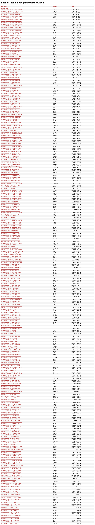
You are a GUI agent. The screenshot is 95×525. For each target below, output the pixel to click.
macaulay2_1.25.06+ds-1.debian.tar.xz (10, 375)
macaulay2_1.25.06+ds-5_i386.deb (10, 323)
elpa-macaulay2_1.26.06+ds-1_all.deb (10, 83)
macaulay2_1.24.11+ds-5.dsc (8, 425)
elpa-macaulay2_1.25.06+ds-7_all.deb (10, 296)
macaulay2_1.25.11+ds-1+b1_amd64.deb (11, 224)
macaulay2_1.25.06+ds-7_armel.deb (10, 286)
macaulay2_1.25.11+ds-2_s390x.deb (10, 209)
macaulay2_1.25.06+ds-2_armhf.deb (10, 362)
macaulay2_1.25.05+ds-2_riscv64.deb (10, 380)
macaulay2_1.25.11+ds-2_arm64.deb (10, 207)
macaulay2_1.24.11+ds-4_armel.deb (10, 431)
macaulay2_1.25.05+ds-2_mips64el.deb (11, 381)
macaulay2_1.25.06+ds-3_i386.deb (10, 341)
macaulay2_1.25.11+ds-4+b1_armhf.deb (11, 148)
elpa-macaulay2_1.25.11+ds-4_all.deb (10, 166)
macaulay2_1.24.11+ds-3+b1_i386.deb (11, 472)
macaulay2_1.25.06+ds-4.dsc (8, 333)
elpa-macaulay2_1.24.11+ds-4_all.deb (10, 439)
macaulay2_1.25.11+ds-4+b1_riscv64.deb (11, 140)
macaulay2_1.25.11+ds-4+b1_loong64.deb (11, 141)
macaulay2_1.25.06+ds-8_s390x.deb (10, 265)
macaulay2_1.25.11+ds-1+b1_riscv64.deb (11, 219)
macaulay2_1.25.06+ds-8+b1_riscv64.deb (11, 249)
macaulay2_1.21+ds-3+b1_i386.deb (10, 491)
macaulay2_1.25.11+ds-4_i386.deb (10, 156)
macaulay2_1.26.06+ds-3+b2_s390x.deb (11, 21)
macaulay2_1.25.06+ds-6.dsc (8, 309)
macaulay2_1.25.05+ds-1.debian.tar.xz (10, 401)
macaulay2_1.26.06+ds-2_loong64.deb (11, 54)
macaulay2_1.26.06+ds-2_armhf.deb (10, 59)
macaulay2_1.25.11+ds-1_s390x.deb (10, 233)
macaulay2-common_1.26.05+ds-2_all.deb (11, 106)
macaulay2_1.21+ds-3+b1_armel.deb (10, 489)
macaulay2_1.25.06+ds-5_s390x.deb (10, 322)
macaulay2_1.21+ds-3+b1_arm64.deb (10, 488)
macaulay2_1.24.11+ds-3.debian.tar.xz (10, 478)
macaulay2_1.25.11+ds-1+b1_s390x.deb (11, 228)
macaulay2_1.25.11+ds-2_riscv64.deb (10, 201)
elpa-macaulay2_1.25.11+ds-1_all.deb (10, 241)
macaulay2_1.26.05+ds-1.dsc (8, 129)
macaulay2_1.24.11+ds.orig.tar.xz (9, 481)
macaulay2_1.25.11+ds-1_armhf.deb (10, 238)
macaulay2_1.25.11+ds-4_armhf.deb (10, 161)
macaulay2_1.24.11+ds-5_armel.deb (10, 415)
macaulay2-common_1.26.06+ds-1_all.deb (11, 85)
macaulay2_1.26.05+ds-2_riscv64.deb (10, 91)
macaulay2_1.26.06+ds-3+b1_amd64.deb (11, 29)
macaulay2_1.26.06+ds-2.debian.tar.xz (10, 69)
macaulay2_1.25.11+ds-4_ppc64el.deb (11, 159)
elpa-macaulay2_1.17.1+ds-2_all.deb (10, 513)
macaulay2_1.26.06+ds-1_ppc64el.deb (11, 75)
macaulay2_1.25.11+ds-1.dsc (8, 246)
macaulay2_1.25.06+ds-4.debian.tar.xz (10, 331)
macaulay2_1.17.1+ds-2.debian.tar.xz (10, 520)
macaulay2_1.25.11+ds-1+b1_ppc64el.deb (11, 220)
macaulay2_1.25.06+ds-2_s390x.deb (10, 364)
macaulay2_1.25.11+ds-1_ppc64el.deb (11, 235)
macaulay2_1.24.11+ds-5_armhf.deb (10, 409)
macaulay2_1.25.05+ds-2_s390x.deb (10, 388)
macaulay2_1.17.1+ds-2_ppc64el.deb (10, 504)
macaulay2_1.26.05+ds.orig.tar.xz (9, 130)
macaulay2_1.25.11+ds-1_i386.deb (10, 232)
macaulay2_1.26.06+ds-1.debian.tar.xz (10, 87)
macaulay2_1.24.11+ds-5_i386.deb (10, 414)
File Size (55, 6)
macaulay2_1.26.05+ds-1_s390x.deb (10, 120)
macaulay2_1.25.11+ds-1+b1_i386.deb (11, 222)
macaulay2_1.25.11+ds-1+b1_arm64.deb (11, 227)
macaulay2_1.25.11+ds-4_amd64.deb (10, 164)
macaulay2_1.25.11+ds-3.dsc (8, 188)
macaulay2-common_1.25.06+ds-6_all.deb (11, 306)
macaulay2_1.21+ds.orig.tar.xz (8, 502)
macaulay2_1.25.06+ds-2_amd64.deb (10, 360)
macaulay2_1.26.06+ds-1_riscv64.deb (10, 62)
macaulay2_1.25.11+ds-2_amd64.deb (10, 211)
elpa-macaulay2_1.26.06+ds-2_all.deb (10, 66)
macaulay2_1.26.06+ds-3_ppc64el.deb (11, 40)
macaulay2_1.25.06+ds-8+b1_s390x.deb (11, 257)
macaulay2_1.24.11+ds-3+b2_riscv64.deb (11, 446)
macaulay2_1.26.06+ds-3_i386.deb (10, 38)
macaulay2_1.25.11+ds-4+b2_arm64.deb (11, 138)
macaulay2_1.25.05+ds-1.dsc (8, 399)
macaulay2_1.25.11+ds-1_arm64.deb (10, 240)
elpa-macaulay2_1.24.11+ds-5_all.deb (10, 420)
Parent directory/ (5, 8)
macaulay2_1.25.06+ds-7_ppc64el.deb (11, 290)
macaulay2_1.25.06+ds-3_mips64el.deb (11, 336)
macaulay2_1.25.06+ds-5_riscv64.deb (10, 310)
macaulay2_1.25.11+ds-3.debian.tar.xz (10, 186)
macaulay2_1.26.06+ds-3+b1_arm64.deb (11, 32)
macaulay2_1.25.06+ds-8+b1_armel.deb (11, 254)
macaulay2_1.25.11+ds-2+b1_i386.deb (11, 193)
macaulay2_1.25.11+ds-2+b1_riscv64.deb (11, 190)
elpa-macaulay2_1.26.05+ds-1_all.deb (10, 124)
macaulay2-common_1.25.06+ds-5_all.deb (11, 327)
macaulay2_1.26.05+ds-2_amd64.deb (10, 98)
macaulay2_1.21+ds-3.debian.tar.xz (10, 499)
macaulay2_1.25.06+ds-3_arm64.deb (10, 339)
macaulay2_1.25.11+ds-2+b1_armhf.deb (11, 196)
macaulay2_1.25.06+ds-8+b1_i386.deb (11, 256)
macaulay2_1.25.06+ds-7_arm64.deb (10, 288)
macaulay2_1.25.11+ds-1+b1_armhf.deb (11, 225)
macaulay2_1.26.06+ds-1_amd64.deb (10, 80)
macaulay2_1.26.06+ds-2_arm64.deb (10, 61)
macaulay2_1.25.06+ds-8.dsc (8, 283)
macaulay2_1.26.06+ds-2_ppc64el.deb (11, 56)
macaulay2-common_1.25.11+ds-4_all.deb (11, 167)
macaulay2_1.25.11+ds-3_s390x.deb (10, 182)
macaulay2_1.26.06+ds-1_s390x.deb (10, 82)
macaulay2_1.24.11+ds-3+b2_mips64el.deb (12, 449)
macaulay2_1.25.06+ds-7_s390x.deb (10, 293)
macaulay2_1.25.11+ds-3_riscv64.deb (10, 172)
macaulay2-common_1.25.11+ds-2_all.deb (11, 212)
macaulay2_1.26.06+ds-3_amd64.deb (10, 42)
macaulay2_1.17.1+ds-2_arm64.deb (10, 509)
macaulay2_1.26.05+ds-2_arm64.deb (10, 103)
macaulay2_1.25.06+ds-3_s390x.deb (10, 343)
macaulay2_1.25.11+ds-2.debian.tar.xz (10, 215)
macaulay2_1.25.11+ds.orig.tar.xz (9, 248)
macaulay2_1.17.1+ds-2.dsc (8, 521)
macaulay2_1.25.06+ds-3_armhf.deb (10, 346)
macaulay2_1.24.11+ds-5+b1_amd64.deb (11, 404)
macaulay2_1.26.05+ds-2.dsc (8, 109)
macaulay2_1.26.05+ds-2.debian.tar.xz (10, 108)
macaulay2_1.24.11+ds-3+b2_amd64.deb (11, 459)
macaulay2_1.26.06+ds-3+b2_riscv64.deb (11, 9)
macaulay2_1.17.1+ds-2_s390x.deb (10, 518)
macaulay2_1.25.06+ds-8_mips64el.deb (11, 267)
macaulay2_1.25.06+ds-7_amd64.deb (10, 299)
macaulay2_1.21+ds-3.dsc (7, 501)
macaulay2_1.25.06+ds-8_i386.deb (10, 270)
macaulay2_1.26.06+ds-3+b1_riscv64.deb (11, 22)
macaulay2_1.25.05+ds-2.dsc (8, 394)
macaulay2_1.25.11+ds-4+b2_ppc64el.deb (11, 132)
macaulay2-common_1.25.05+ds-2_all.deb (11, 391)
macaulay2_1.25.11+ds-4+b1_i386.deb (11, 145)
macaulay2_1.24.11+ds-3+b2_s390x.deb (11, 452)
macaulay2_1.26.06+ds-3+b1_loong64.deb (12, 24)
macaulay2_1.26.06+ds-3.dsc (8, 53)
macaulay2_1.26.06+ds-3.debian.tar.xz (10, 51)
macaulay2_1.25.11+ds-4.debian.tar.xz (10, 169)
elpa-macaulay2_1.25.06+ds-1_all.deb (10, 372)
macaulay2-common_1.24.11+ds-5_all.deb (11, 422)
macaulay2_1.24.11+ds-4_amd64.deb (10, 433)
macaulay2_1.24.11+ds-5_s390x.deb (10, 410)
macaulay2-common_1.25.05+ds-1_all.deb (11, 397)
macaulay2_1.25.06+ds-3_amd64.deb (10, 344)
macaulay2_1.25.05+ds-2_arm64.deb (10, 386)
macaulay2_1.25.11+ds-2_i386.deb (10, 203)
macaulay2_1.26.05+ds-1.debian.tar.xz (10, 127)
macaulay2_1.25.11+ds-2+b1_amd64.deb (11, 195)
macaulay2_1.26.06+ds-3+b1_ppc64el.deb (11, 25)
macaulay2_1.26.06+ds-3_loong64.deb (11, 37)
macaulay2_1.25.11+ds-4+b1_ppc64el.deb (11, 146)
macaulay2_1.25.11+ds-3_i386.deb (10, 174)
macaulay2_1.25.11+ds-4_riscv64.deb (10, 153)
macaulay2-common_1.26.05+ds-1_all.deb (11, 125)
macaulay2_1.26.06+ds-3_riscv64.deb (10, 35)
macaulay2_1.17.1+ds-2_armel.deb (10, 507)
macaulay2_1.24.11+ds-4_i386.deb (10, 436)
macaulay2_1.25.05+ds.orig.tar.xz (9, 402)
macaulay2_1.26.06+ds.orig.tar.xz (9, 90)
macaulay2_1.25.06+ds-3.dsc (8, 352)
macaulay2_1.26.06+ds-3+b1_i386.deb (11, 27)
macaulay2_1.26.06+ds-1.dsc (8, 88)
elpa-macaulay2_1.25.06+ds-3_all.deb (10, 348)
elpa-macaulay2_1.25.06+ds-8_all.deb (10, 278)
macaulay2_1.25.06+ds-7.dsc (8, 302)
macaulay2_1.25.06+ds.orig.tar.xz (9, 378)
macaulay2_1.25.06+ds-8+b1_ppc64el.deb (11, 253)
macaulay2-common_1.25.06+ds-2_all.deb (11, 367)
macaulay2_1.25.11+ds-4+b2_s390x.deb (11, 137)
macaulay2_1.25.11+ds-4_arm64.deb (10, 162)
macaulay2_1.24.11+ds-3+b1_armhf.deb (11, 462)
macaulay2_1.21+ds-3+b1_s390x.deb (10, 484)
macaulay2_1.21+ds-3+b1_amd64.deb (10, 494)
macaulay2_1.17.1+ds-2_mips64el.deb (11, 505)
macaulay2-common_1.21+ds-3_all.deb (11, 497)
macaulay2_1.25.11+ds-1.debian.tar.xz (10, 244)
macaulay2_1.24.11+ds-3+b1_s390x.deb (11, 467)
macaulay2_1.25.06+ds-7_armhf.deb (10, 291)
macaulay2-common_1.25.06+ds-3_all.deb (11, 349)
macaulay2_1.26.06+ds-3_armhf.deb (10, 43)
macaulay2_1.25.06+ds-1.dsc (8, 377)
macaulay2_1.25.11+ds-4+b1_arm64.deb (11, 149)
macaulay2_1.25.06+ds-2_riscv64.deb (10, 354)
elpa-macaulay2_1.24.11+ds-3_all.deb (10, 475)
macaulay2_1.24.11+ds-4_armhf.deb (10, 428)
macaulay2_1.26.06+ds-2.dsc (8, 71)
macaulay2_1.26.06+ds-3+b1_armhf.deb (11, 30)
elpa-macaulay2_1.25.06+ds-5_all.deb (10, 325)
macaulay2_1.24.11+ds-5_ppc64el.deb (11, 412)
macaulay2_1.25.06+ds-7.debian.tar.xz (10, 301)
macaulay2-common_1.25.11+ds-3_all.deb (11, 183)
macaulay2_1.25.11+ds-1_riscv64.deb (10, 230)
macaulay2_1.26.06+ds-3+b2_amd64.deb (11, 16)
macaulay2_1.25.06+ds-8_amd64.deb (10, 275)
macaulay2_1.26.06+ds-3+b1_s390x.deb (11, 34)
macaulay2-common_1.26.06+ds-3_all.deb (11, 50)
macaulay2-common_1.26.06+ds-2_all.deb (11, 67)
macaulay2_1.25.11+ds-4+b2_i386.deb (11, 122)
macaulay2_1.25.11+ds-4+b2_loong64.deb (11, 114)
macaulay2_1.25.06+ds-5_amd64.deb (10, 319)
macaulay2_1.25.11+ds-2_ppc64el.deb (11, 204)
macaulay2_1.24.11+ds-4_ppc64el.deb (11, 430)
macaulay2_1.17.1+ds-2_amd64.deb (10, 517)
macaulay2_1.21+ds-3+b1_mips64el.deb (11, 492)
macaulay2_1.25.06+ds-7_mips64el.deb (11, 285)
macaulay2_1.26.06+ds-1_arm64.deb (10, 79)
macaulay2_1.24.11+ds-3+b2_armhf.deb (11, 451)
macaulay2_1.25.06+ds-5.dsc (8, 330)
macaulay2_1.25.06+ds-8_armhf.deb (10, 273)
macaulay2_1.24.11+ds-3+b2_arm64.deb (11, 455)
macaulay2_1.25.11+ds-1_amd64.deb (10, 236)
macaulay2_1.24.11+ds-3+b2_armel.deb (11, 447)
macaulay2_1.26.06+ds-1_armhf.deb (10, 77)
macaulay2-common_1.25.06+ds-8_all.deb (11, 280)
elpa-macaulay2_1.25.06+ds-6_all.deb (10, 304)
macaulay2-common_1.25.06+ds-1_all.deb (11, 373)
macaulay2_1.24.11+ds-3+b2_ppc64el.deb (11, 457)
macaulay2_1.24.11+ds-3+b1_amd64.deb (11, 470)
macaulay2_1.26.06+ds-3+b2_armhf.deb (11, 17)
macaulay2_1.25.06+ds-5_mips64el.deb (11, 312)
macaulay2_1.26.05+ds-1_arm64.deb (10, 119)
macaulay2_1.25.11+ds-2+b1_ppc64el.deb (11, 191)
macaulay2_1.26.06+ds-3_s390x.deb (10, 46)
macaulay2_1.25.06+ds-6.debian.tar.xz (10, 307)
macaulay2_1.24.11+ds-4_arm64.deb (10, 434)
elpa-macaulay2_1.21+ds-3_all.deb (10, 496)
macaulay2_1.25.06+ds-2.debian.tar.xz (10, 368)
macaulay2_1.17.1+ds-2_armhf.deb (10, 512)
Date (72, 6)
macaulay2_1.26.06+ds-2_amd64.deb (10, 58)
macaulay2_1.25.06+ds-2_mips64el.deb (11, 356)
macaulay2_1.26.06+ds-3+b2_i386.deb (11, 13)
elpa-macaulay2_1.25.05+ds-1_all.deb (10, 396)
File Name (4, 6)
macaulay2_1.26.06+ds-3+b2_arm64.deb (11, 19)
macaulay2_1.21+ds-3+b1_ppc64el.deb (11, 483)
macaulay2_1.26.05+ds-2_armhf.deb (10, 101)
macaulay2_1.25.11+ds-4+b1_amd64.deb (11, 143)
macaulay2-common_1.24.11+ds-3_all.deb (11, 476)
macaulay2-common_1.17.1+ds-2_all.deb (11, 515)
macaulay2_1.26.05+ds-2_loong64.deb (11, 93)
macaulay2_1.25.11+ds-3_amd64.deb (10, 177)
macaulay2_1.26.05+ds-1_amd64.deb (10, 117)
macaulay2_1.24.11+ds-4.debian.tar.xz (10, 443)
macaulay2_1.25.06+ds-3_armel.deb (10, 338)
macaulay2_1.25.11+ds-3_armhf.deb (10, 178)
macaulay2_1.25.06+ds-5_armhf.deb (10, 320)
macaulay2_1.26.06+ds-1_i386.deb (10, 72)
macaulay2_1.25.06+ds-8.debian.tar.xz (10, 282)
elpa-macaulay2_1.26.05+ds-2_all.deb (10, 104)
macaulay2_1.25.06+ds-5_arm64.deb (10, 314)
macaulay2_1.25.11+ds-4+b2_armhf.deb (11, 135)
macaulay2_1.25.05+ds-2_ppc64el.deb (11, 383)
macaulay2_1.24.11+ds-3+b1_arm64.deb (11, 468)
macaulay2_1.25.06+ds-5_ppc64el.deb (11, 315)
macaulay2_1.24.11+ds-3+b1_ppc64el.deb (11, 473)
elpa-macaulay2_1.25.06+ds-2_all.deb (10, 365)
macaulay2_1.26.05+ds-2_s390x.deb (10, 99)
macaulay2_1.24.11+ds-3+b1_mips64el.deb (12, 465)
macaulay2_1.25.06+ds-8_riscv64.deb (10, 264)
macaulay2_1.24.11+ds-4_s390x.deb (10, 438)
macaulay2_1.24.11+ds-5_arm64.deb (10, 418)
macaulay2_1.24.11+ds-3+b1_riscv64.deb (11, 460)
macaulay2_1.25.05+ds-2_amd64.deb (10, 385)
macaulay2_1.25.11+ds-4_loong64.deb (11, 154)
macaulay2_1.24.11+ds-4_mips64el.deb (11, 426)
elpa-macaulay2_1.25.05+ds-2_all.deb (10, 389)
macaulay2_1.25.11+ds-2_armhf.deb (10, 206)
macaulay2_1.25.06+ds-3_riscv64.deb (10, 335)
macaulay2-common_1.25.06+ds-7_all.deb (11, 298)
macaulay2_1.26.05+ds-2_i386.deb (10, 95)
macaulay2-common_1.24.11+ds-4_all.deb (11, 441)
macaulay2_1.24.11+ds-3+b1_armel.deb (11, 464)
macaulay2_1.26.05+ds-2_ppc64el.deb (11, 96)
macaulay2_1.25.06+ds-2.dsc (8, 370)
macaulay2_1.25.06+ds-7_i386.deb (10, 294)
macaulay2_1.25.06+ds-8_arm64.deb (10, 277)
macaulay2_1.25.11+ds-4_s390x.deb (10, 157)
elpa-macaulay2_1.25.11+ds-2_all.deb (10, 214)
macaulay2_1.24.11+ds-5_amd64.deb (10, 417)
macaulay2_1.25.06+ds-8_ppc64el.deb (11, 272)
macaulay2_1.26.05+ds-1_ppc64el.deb (11, 116)
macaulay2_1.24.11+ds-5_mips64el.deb (11, 407)
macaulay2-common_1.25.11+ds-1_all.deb (11, 243)
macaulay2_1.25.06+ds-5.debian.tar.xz (10, 328)
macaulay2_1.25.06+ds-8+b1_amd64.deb (11, 261)
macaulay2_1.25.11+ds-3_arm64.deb (10, 180)
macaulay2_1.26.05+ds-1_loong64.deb (11, 112)
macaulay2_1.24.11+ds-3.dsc (8, 480)
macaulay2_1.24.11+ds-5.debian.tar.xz (10, 423)
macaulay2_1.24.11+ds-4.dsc (8, 444)
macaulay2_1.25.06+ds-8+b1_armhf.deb (11, 259)
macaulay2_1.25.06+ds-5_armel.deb (10, 317)
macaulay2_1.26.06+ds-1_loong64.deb (11, 74)
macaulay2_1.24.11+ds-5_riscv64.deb (10, 406)
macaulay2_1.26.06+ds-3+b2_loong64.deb (12, 11)
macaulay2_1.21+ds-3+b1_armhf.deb (10, 486)
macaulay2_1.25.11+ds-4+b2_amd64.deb (11, 133)
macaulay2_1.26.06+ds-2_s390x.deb (10, 64)
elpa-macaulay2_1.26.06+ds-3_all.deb (10, 48)
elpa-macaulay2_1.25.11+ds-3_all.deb (10, 185)
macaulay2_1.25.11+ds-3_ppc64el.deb (11, 175)
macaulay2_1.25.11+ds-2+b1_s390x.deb (11, 199)
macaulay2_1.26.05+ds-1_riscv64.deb (10, 111)
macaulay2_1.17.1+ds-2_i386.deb (9, 510)
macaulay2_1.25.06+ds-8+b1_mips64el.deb (12, 251)
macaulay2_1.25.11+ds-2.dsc (8, 217)
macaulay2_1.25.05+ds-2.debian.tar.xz (10, 393)
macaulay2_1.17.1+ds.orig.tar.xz (9, 523)
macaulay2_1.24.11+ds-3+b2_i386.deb (11, 454)
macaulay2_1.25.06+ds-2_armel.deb (10, 357)
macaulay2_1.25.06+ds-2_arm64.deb (10, 359)
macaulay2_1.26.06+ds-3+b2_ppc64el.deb (11, 14)
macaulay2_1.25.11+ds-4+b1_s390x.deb (11, 151)
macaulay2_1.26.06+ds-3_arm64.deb (10, 45)
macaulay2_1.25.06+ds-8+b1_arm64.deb (11, 262)
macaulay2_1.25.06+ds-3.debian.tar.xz (10, 351)
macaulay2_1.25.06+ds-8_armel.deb (10, 269)
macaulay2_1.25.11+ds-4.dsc (8, 170)
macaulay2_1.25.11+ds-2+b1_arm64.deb (11, 198)
